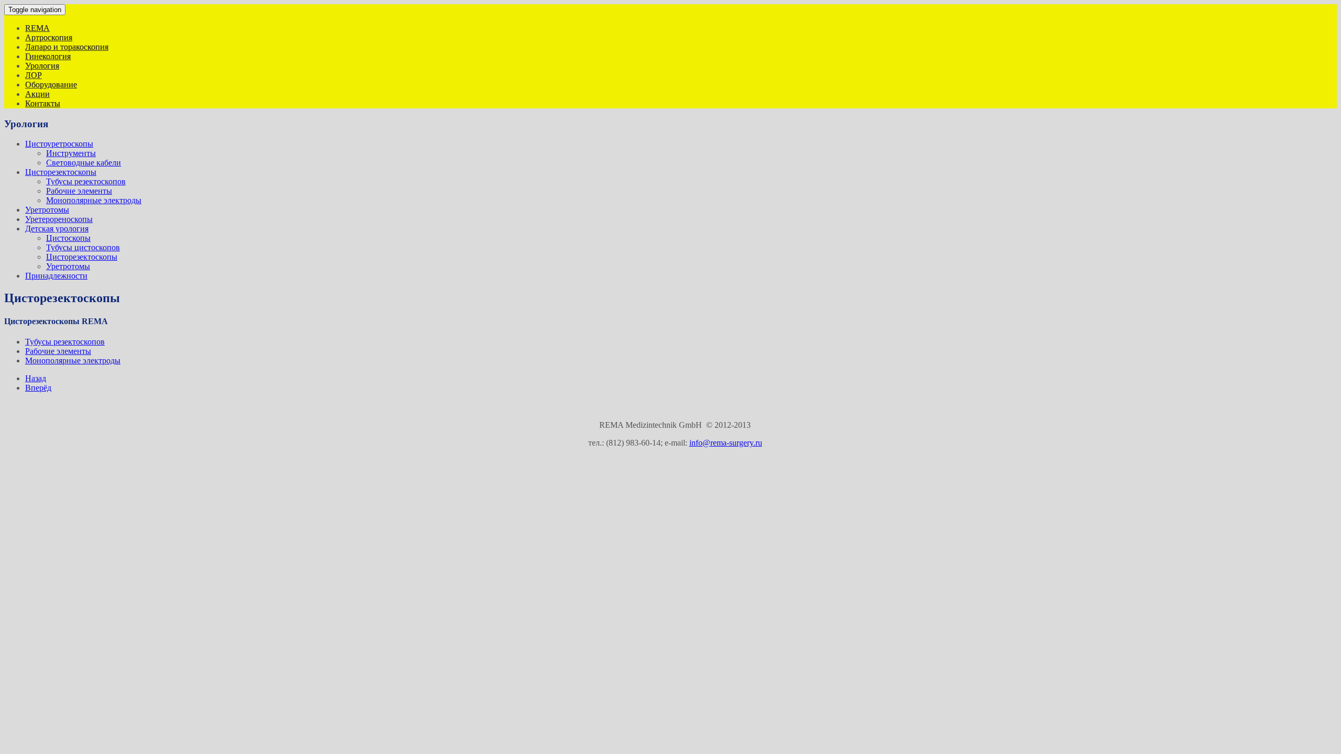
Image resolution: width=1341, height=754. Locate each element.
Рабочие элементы (79, 190)
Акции (37, 94)
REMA (37, 28)
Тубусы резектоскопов (86, 181)
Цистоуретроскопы (59, 143)
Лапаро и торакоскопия (66, 46)
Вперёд (38, 387)
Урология (42, 65)
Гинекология (48, 56)
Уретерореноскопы (59, 219)
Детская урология (57, 228)
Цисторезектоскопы (60, 172)
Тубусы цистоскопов (83, 247)
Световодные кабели (83, 162)
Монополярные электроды (93, 200)
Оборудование (51, 84)
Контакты (42, 103)
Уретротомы (47, 209)
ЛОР (33, 75)
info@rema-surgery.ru (725, 442)
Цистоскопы (68, 238)
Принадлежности (56, 275)
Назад (35, 378)
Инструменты (71, 153)
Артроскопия (48, 37)
